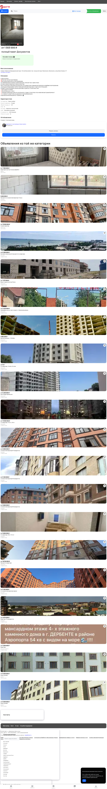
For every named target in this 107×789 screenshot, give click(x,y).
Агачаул (5, 743)
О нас (17, 726)
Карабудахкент (7, 764)
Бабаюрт (5, 748)
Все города (6, 741)
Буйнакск (5, 752)
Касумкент (6, 769)
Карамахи (5, 765)
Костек (5, 776)
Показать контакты (53, 131)
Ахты (4, 746)
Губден (5, 753)
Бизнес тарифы (18, 1)
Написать (53, 134)
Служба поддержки (26, 726)
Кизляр (5, 774)
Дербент (5, 757)
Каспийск (5, 767)
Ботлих (5, 750)
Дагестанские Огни (8, 755)
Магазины (9, 1)
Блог (39, 1)
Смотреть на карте (5, 72)
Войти (104, 11)
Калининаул (6, 762)
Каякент (5, 770)
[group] (12, 30)
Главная (2, 1)
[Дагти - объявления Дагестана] (5, 7)
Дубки (4, 758)
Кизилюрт (5, 772)
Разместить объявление (92, 11)
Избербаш (5, 760)
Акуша (5, 745)
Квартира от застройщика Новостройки (16, 124)
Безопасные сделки (30, 1)
